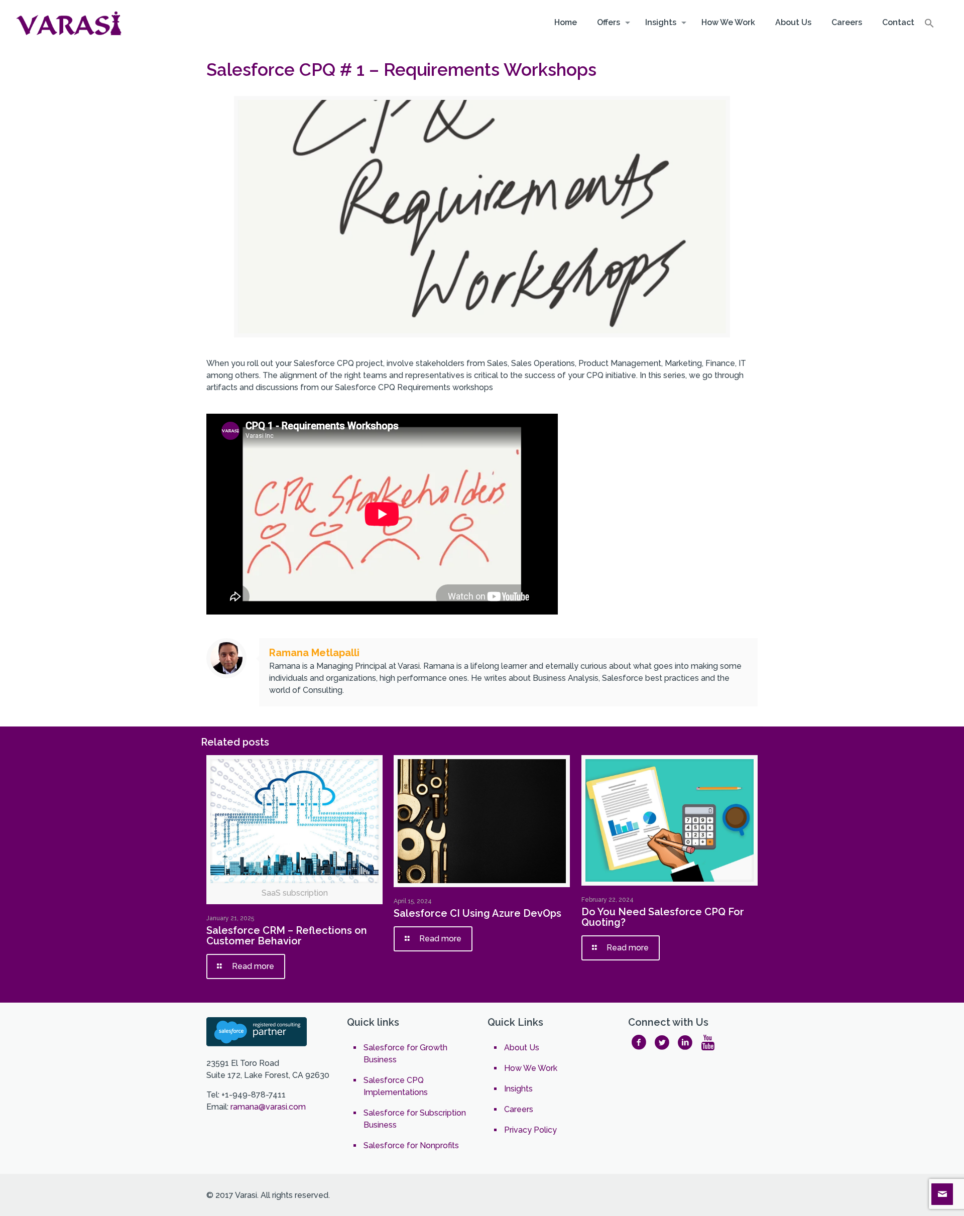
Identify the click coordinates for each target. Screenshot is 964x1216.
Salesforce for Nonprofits (411, 1145)
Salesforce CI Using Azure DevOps (477, 913)
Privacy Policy (530, 1130)
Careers (518, 1109)
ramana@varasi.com (268, 1107)
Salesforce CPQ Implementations (396, 1086)
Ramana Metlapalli (314, 653)
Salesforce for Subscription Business (415, 1119)
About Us (521, 1047)
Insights (518, 1088)
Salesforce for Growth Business (405, 1053)
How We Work (530, 1068)
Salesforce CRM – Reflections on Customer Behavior (286, 935)
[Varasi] (70, 22)
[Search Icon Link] (929, 25)
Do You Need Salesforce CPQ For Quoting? (662, 917)
